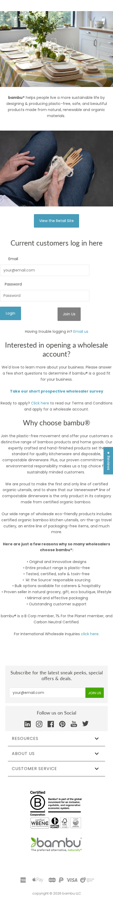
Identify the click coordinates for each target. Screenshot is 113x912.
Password (13, 284)
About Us (23, 753)
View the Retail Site (56, 220)
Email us (80, 331)
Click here (40, 403)
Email (13, 258)
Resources (25, 738)
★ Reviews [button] (108, 460)
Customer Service (34, 769)
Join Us (69, 314)
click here (90, 634)
